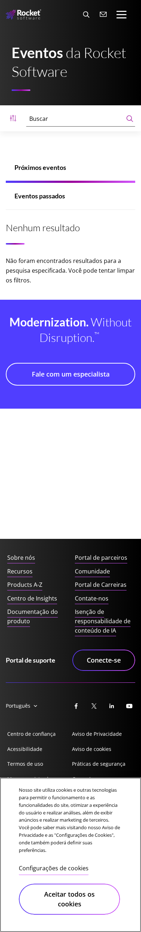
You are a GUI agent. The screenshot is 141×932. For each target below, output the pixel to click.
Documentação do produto (32, 616)
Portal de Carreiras (101, 585)
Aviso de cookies (91, 749)
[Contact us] (103, 14)
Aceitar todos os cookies (69, 899)
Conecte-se (104, 660)
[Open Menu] (13, 118)
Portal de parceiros (101, 558)
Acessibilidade (24, 749)
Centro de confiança (31, 733)
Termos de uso (25, 763)
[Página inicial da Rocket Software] (23, 14)
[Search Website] (86, 14)
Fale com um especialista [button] (71, 374)
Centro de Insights (32, 598)
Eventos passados (39, 196)
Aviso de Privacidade (97, 733)
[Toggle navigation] (121, 14)
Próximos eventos (40, 167)
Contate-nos (91, 598)
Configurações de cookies (54, 868)
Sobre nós (21, 558)
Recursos (20, 571)
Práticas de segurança (98, 763)
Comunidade (92, 571)
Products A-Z (24, 585)
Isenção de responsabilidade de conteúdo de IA (103, 621)
